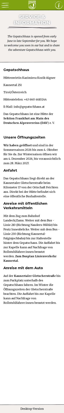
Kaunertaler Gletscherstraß (34, 276)
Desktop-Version (32, 408)
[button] (5, 5)
